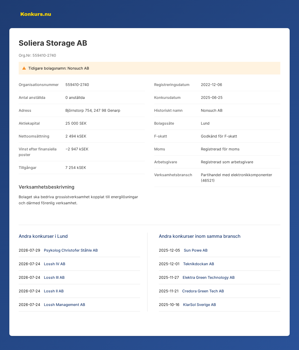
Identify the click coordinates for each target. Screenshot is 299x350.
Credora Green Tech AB (203, 291)
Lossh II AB (54, 291)
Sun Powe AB (195, 250)
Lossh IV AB (54, 263)
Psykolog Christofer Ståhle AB (71, 250)
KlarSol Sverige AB (199, 304)
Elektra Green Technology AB (209, 277)
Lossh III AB (54, 277)
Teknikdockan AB (198, 263)
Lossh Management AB (64, 304)
